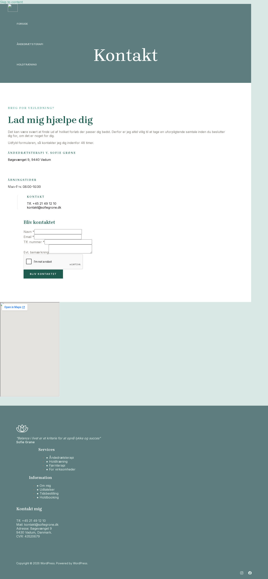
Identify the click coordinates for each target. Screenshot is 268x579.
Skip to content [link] (11, 2)
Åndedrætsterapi (30, 44)
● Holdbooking (48, 497)
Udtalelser (25, 125)
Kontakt (23, 166)
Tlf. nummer (34, 242)
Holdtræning (27, 64)
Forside (22, 23)
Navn (29, 232)
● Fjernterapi (55, 465)
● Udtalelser (46, 489)
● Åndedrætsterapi (60, 458)
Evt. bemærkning (36, 252)
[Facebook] (18, 189)
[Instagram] (10, 189)
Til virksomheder (29, 105)
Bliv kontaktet (43, 273)
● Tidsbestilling (47, 493)
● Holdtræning (56, 461)
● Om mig (44, 486)
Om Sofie (23, 145)
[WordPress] (13, 11)
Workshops (25, 84)
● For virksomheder (61, 469)
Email (29, 237)
